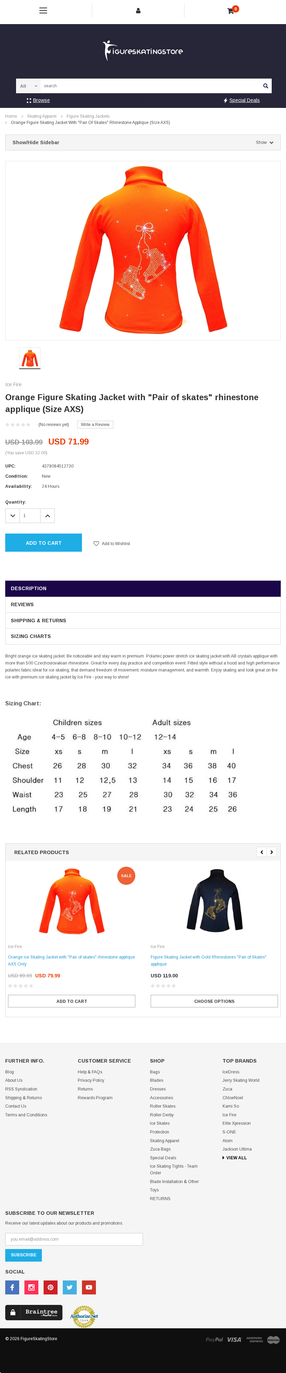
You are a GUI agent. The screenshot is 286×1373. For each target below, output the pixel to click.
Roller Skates (162, 1106)
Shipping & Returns (38, 620)
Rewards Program (95, 1097)
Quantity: (15, 502)
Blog (9, 1072)
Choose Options (214, 1001)
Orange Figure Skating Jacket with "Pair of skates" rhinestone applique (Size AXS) (90, 122)
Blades (156, 1080)
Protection (159, 1132)
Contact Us (15, 1106)
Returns (85, 1089)
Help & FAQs (90, 1072)
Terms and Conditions (26, 1115)
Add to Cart (44, 543)
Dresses (158, 1089)
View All (236, 1157)
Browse (41, 100)
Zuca (227, 1089)
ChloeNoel (233, 1097)
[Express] (254, 1339)
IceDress (231, 1072)
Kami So (231, 1106)
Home (11, 116)
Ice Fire (229, 1115)
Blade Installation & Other (174, 1181)
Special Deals (244, 100)
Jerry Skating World (241, 1080)
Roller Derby (162, 1115)
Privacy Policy (91, 1080)
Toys (154, 1190)
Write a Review (95, 424)
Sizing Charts (31, 636)
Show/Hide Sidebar (140, 142)
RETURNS (160, 1198)
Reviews (22, 604)
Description (28, 588)
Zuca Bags (160, 1149)
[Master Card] (273, 1339)
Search (266, 86)
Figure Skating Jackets (88, 116)
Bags (155, 1072)
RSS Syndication (21, 1089)
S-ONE (229, 1132)
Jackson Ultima (237, 1149)
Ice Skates (160, 1123)
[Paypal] (214, 1339)
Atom (228, 1140)
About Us (13, 1080)
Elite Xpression (237, 1123)
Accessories (161, 1097)
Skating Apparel (42, 116)
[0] (230, 11)
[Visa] (234, 1339)
